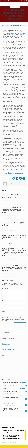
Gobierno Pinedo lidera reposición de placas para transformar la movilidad (13, 223)
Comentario (5, 288)
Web (3, 311)
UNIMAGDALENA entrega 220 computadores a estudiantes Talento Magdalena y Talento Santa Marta (12, 437)
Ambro (12, 183)
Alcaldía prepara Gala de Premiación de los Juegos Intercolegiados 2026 (10, 195)
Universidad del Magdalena (18, 33)
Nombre (4, 300)
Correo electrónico (7, 306)
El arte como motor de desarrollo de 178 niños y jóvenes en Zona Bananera (14, 237)
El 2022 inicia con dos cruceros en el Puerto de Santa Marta (13, 173)
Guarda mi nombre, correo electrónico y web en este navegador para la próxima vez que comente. (13, 319)
